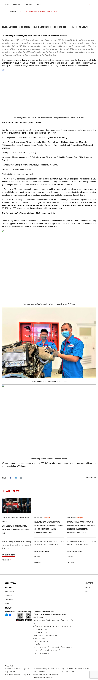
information (6, 555)
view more (5, 560)
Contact (39, 4)
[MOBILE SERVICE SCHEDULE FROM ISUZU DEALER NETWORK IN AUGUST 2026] (16, 505)
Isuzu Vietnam (10, 583)
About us (8, 587)
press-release (39, 551)
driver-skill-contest (17, 518)
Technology (8, 595)
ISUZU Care (29, 4)
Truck (86, 591)
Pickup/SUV (87, 587)
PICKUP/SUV (47, 518)
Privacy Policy (9, 666)
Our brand (88, 583)
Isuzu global (9, 600)
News (7, 4)
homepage (13, 11)
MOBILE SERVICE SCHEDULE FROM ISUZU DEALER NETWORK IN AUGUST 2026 (15, 529)
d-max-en (37, 556)
